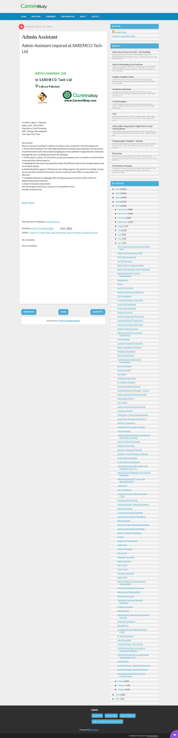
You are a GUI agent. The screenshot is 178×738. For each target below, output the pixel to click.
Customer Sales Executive (128, 386)
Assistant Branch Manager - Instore (133, 390)
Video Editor (123, 661)
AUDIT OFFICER (125, 288)
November (123, 213)
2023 (117, 189)
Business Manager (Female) (129, 450)
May (120, 238)
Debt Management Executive (130, 316)
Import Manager (124, 549)
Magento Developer (126, 351)
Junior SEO (122, 485)
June (120, 234)
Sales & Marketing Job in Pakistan (127, 64)
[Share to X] (66, 228)
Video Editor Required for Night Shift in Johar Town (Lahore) (132, 127)
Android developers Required (130, 292)
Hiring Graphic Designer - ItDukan (127, 141)
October (122, 218)
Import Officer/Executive (128, 441)
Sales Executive (124, 561)
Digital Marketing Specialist (130, 253)
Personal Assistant (125, 355)
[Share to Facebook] (68, 228)
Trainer (120, 537)
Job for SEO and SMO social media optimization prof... (133, 656)
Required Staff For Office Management (128, 274)
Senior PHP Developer (127, 541)
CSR (114, 114)
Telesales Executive (126, 445)
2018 (117, 695)
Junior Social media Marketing (131, 529)
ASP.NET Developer (126, 423)
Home (63, 312)
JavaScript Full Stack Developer (131, 516)
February (122, 685)
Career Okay (44, 232)
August (121, 226)
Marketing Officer (125, 398)
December (122, 209)
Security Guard (124, 370)
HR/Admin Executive (126, 378)
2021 (117, 197)
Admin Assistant (39, 37)
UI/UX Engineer (124, 489)
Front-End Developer (126, 304)
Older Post (98, 312)
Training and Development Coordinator (129, 360)
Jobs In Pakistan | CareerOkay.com (82, 232)
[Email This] (61, 228)
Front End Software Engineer (130, 512)
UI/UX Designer (119, 101)
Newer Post (29, 312)
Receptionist (123, 625)
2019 (117, 206)
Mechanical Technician (127, 500)
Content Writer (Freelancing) (130, 320)
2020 (117, 201)
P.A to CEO (122, 553)
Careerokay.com (52, 221)
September (123, 222)
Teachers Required (125, 573)
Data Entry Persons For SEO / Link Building (131, 52)
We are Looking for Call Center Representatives (131, 480)
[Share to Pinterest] (71, 228)
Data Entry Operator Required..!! (131, 419)
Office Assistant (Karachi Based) (132, 394)
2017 (117, 699)
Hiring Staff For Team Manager (131, 427)
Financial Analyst (125, 312)
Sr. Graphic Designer (126, 382)
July (119, 230)
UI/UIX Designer (124, 261)
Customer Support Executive (130, 300)
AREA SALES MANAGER (128, 592)
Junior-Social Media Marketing (131, 406)
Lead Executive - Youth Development (133, 665)
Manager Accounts (125, 557)
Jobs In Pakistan (58, 232)
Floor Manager (124, 431)
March (121, 681)
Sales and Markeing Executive (130, 588)
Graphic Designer (125, 606)
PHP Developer (124, 296)
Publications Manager (122, 165)
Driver (120, 284)
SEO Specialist (123, 520)
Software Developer (126, 621)
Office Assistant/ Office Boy (130, 324)
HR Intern (121, 374)
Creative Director (125, 411)
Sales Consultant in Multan (129, 347)
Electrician (117, 153)
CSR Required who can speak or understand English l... (131, 649)
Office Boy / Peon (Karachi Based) (132, 415)
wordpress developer (121, 89)
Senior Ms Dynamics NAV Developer (133, 269)
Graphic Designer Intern (123, 76)
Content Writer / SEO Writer (130, 644)
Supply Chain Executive (127, 328)
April (120, 243)
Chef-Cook (122, 569)
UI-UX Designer (124, 366)
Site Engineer (123, 610)
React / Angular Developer (129, 533)
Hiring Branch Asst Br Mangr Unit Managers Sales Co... (132, 467)
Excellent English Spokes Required (132, 669)
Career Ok (33, 232)
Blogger (94, 729)
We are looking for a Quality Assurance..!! (130, 333)
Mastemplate (152, 735)
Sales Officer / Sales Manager (130, 265)
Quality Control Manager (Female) (132, 454)
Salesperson (122, 280)
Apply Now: (28, 202)
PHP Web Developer (126, 257)
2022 (117, 193)
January (121, 689)
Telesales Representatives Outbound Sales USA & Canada (133, 436)
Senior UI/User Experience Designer (133, 524)
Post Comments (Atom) (69, 320)
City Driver (122, 402)
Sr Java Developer (125, 636)
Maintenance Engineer (127, 458)
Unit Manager (123, 339)
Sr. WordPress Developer (128, 462)
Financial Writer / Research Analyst (133, 504)
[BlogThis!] (63, 228)
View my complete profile (123, 36)
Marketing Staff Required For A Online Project (131, 674)
